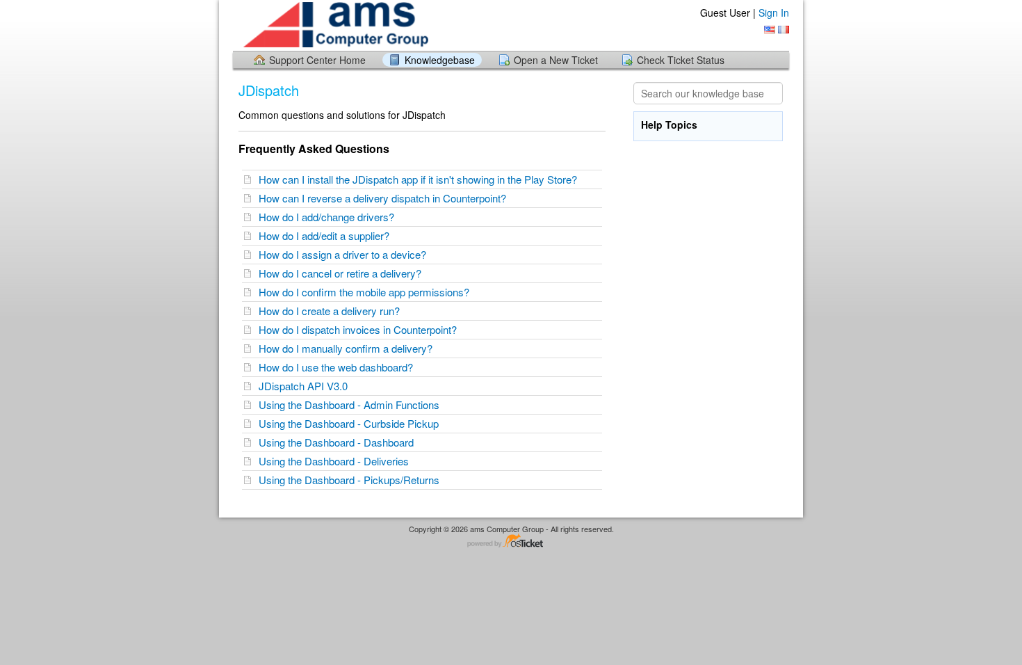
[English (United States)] (769, 29)
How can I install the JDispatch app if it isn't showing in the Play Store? (421, 179)
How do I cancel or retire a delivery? (343, 273)
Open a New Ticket (556, 60)
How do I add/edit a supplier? (327, 235)
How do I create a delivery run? (332, 310)
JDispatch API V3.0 (306, 385)
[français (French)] (783, 29)
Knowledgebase (440, 60)
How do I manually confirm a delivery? (348, 348)
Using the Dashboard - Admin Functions (352, 404)
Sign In (774, 12)
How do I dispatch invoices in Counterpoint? (360, 329)
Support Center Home (317, 60)
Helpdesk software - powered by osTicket (511, 542)
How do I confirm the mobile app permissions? (367, 292)
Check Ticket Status (680, 60)
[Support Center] (334, 24)
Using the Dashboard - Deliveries (336, 461)
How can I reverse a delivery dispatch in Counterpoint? (385, 198)
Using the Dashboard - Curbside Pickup (351, 423)
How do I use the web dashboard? (339, 367)
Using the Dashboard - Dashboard (339, 442)
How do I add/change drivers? (329, 216)
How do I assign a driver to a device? (345, 254)
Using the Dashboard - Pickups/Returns (352, 479)
